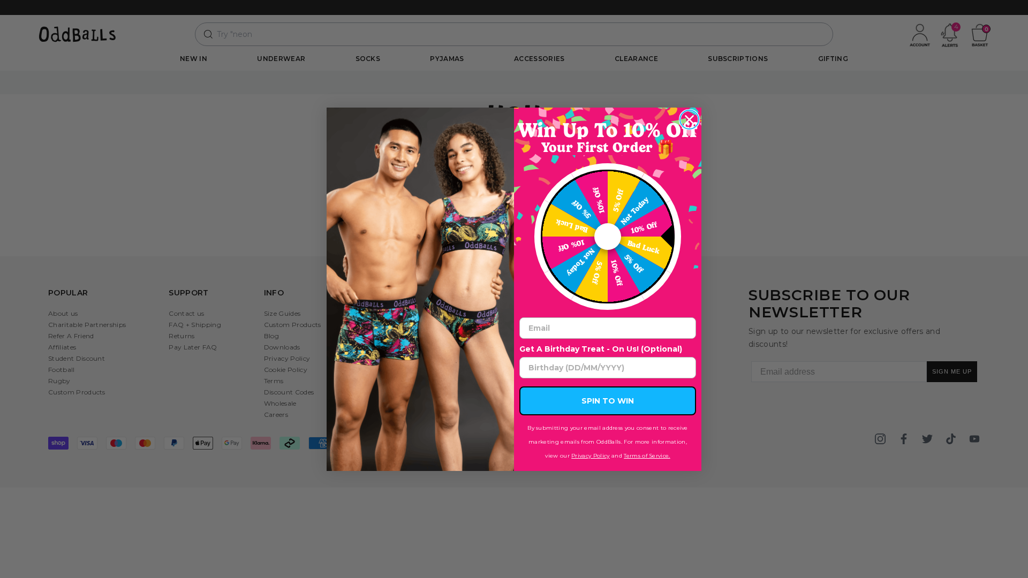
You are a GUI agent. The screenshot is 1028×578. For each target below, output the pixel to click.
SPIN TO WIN (607, 401)
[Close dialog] (689, 119)
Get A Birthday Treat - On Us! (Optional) (600, 349)
